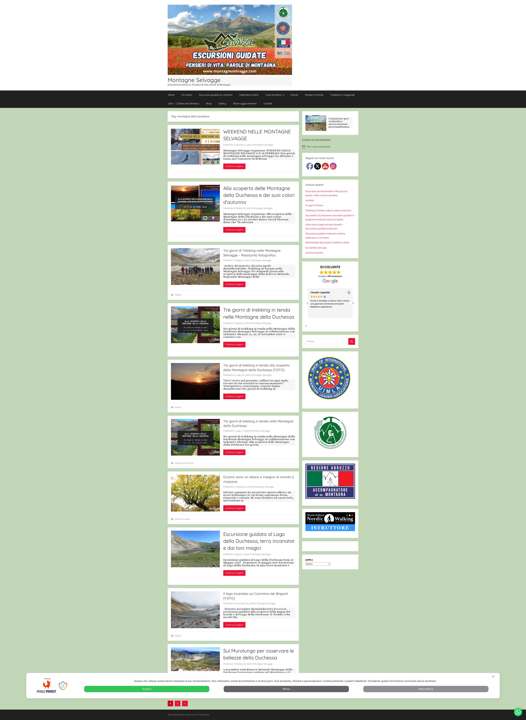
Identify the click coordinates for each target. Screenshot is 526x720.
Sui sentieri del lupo (316, 247)
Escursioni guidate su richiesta (215, 94)
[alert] (330, 146)
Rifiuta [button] (286, 689)
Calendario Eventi (248, 94)
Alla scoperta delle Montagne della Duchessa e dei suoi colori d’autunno (259, 195)
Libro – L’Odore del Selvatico (183, 103)
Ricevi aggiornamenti (245, 103)
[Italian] (311, 559)
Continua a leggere (234, 166)
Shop (208, 103)
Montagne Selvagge (194, 79)
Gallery (222, 103)
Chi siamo (186, 94)
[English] (306, 559)
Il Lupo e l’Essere (314, 205)
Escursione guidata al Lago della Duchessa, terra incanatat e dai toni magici (258, 541)
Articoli (294, 94)
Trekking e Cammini (184, 463)
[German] (309, 559)
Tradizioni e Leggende (342, 94)
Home (171, 94)
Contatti (268, 103)
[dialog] (263, 685)
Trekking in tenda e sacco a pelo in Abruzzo (328, 210)
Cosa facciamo (273, 94)
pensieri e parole (183, 519)
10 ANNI (309, 200)
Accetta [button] (146, 689)
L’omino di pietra (314, 252)
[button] (353, 303)
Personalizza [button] (425, 689)
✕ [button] (493, 676)
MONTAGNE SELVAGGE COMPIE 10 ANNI (327, 242)
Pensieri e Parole (314, 94)
